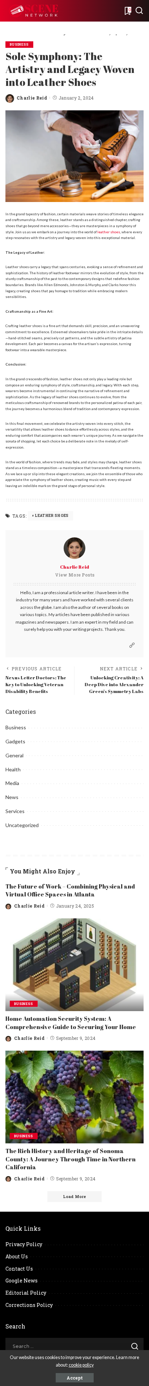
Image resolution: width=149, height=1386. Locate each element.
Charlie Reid (32, 98)
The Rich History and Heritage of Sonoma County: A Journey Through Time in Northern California (70, 1159)
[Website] (132, 645)
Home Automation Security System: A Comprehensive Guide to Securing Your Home (70, 1023)
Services (15, 811)
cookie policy (81, 1365)
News (11, 797)
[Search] (139, 11)
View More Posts (74, 575)
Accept (75, 1378)
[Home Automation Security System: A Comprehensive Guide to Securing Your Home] (74, 964)
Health (13, 769)
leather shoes (108, 232)
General (14, 755)
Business (19, 44)
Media (12, 783)
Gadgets (15, 741)
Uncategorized (22, 825)
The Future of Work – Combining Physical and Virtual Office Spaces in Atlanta (70, 890)
